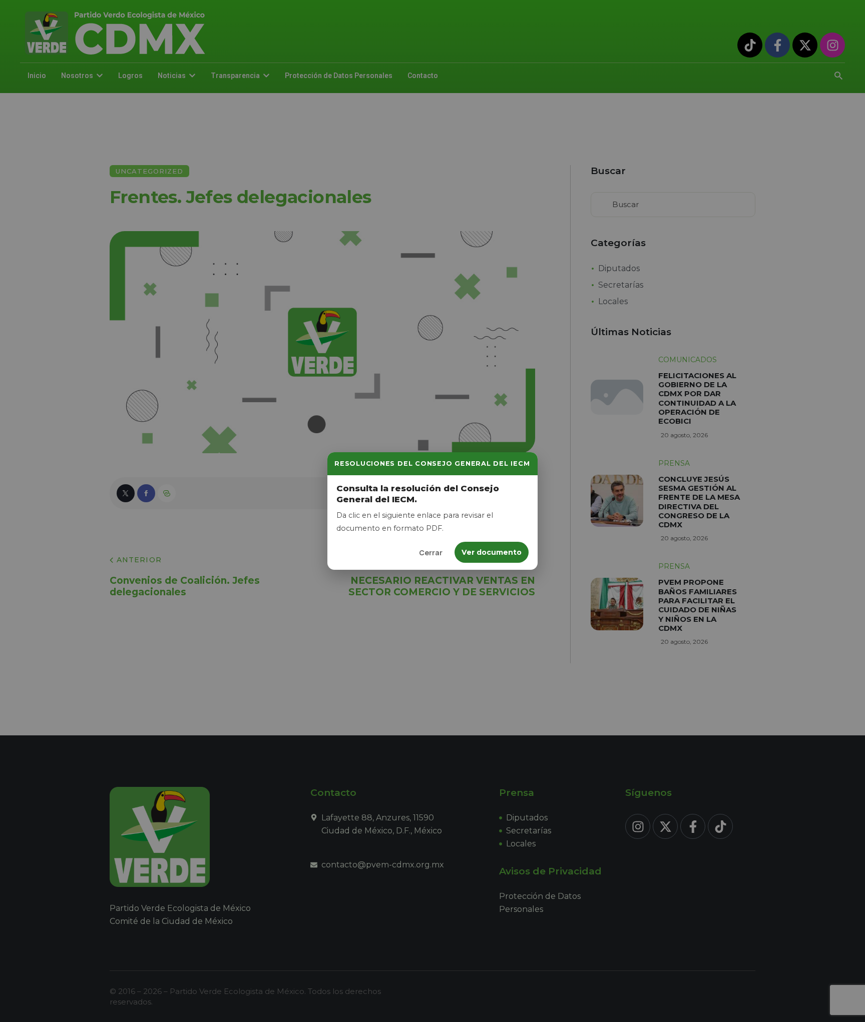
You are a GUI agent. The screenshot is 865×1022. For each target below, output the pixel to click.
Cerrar (431, 552)
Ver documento (492, 552)
